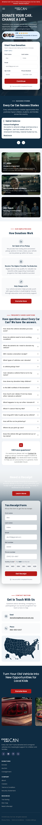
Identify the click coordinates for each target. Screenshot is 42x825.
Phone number (10, 552)
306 (18, 566)
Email (6, 62)
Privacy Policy (6, 820)
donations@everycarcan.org (21, 618)
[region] (21, 711)
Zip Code (7, 71)
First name (7, 54)
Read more (8, 135)
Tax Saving (5, 800)
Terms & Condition (8, 787)
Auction (4, 768)
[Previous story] (18, 142)
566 (7, 566)
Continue (21, 81)
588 (29, 566)
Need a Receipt (7, 806)
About (4, 780)
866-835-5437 (10, 458)
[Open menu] (4, 8)
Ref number (9, 542)
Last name (24, 54)
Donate (4, 765)
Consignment (6, 772)
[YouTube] (8, 754)
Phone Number (26, 71)
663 (12, 566)
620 (34, 566)
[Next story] (23, 142)
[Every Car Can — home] (21, 9)
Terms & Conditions (18, 820)
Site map (5, 803)
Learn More (21, 493)
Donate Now (21, 301)
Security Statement (9, 791)
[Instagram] (13, 754)
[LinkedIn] (18, 754)
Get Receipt (21, 573)
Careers (4, 784)
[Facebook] (3, 754)
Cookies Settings (31, 820)
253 (23, 566)
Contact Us (32, 453)
